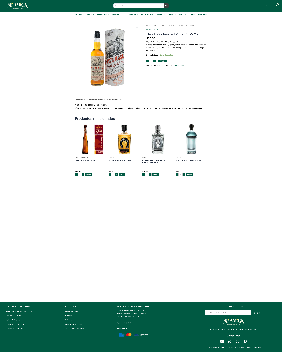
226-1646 (127, 323)
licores (154, 25)
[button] (83, 14)
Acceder (269, 6)
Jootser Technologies (254, 347)
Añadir (162, 61)
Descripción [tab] (80, 99)
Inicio (148, 25)
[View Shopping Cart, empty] (276, 6)
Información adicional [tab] (96, 99)
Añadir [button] (88, 175)
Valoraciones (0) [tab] (114, 99)
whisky (161, 25)
